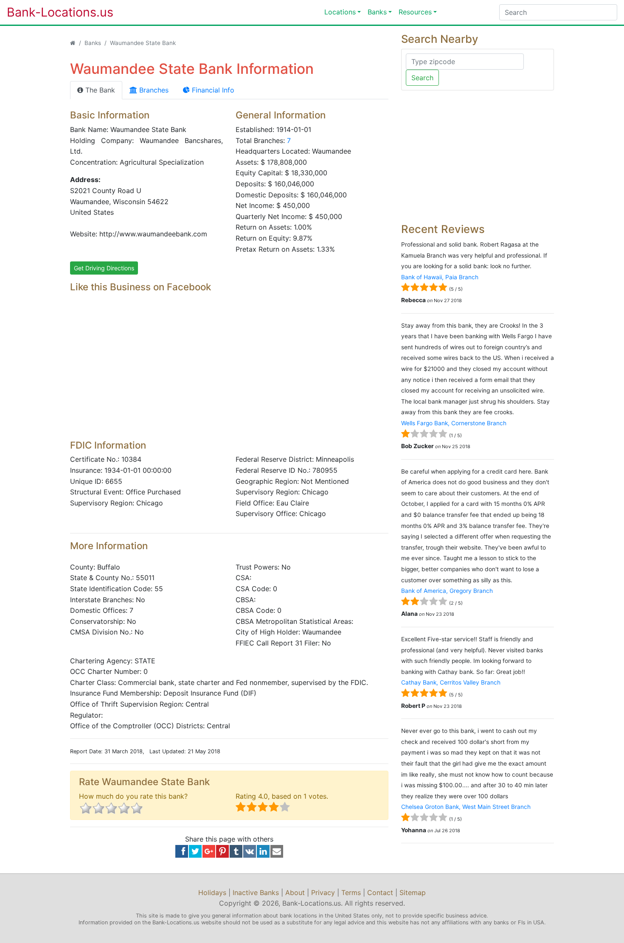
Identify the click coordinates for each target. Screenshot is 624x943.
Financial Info (212, 90)
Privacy (323, 892)
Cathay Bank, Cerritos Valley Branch (450, 682)
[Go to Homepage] (73, 42)
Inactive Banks (256, 892)
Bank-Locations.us (51, 12)
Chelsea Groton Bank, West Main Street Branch (466, 806)
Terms (351, 892)
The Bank (99, 90)
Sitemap (412, 892)
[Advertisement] (229, 373)
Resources (415, 12)
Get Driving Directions (104, 268)
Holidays (212, 892)
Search (422, 77)
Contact (380, 892)
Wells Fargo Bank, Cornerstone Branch (453, 423)
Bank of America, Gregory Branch (447, 590)
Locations (340, 12)
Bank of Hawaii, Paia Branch (439, 277)
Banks (377, 12)
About (295, 892)
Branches (153, 90)
